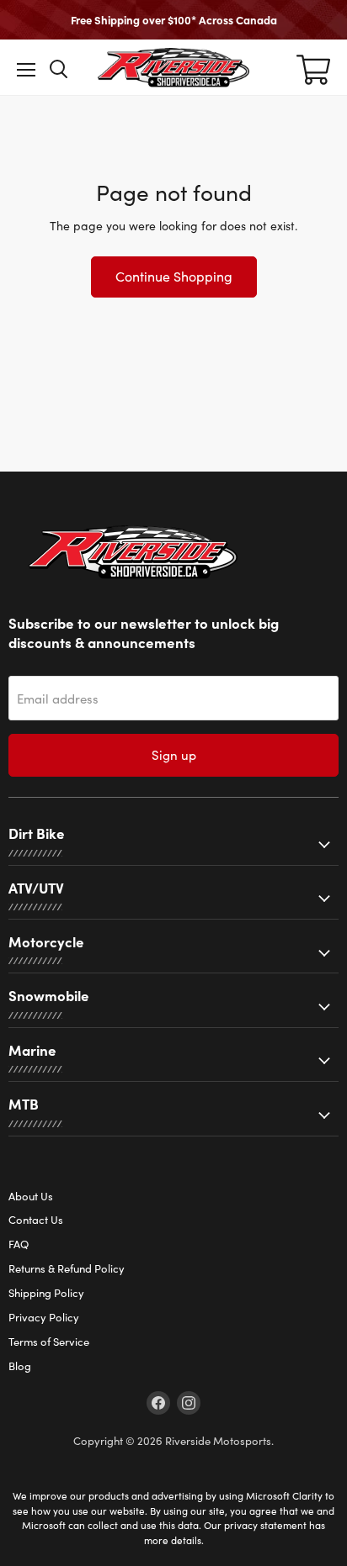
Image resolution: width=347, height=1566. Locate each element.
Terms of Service (48, 1341)
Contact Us (35, 1219)
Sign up (174, 754)
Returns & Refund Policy (66, 1268)
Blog (19, 1366)
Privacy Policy (43, 1317)
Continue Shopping (173, 276)
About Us (30, 1196)
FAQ (18, 1244)
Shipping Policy (46, 1292)
